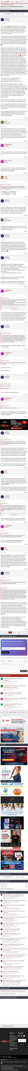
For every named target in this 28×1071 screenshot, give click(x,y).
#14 (26, 403)
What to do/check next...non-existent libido (15, 698)
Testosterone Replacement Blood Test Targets (13, 944)
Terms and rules (9, 1061)
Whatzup (19, 990)
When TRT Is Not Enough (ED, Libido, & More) (12, 909)
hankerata (5, 707)
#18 (26, 530)
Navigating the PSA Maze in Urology (11, 929)
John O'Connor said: (6, 184)
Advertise (15, 1057)
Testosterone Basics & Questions (11, 681)
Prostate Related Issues (7, 931)
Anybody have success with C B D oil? (11, 933)
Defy (7, 29)
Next (14, 632)
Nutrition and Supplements (8, 921)
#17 (26, 501)
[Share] (25, 24)
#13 (26, 381)
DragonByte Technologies (5, 1067)
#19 (26, 552)
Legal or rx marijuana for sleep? (10, 971)
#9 (26, 261)
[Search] (26, 1)
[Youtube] (24, 1036)
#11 (26, 330)
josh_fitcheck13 (4, 991)
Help (21, 1061)
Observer (24, 990)
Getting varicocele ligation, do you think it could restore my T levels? (15, 686)
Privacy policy (16, 1061)
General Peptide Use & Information (10, 942)
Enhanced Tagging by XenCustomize (8, 1068)
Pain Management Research (8, 898)
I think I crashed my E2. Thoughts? (13, 693)
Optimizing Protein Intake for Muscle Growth (13, 976)
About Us (5, 1057)
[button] (2, 661)
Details (11, 1067)
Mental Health (5, 973)
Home (24, 1061)
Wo (4, 681)
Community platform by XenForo (11, 1065)
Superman (5, 694)
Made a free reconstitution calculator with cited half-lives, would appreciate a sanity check (15, 938)
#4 (26, 165)
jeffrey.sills (3, 990)
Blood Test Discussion (7, 946)
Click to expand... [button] (14, 309)
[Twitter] (21, 1036)
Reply (26, 117)
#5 (26, 181)
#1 (26, 23)
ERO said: (3, 503)
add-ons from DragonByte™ (16, 1066)
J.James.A (3, 8)
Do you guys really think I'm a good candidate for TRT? (13, 704)
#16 (26, 476)
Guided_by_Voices (23, 991)
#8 (26, 240)
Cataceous (9, 991)
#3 (26, 149)
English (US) (4, 1059)
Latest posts (4, 892)
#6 (26, 205)
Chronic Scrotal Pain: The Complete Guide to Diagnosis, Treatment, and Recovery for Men (13, 895)
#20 (26, 577)
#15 (26, 437)
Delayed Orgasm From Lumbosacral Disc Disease (14, 900)
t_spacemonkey (14, 990)
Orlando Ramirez (15, 991)
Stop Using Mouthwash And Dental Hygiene (13, 966)
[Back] (21, 1)
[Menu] (1, 1)
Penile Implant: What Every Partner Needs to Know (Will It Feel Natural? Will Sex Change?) (14, 981)
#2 (26, 126)
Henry (5, 688)
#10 (26, 295)
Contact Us (10, 1057)
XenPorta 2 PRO (4, 1069)
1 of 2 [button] (10, 632)
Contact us (3, 1061)
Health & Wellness (6, 903)
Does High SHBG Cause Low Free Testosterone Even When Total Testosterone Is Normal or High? (15, 955)
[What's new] (23, 1)
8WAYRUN (15, 1069)
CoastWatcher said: (5, 333)
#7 (26, 224)
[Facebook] (19, 1036)
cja (4, 699)
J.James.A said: (4, 297)
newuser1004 (8, 990)
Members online (5, 988)
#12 (26, 357)
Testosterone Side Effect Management (10, 952)
